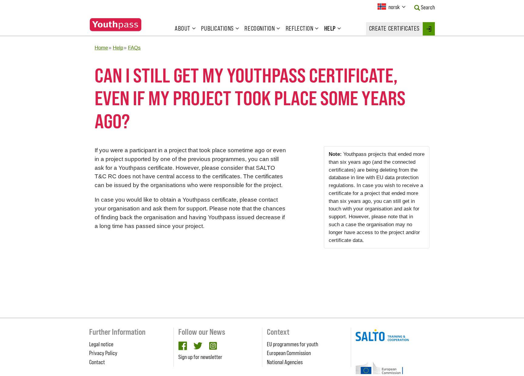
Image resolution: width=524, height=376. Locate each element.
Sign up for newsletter (200, 357)
